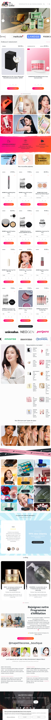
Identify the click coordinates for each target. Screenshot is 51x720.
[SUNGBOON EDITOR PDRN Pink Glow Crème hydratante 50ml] (38, 61)
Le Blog (19, 697)
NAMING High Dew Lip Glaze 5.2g (42, 270)
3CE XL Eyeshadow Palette (48, 399)
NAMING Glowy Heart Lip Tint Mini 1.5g (8, 270)
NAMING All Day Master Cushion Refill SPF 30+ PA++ (25, 232)
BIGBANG (4, 46)
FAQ (24, 697)
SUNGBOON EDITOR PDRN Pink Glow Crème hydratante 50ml (38, 77)
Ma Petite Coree (25, 695)
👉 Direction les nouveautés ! (25, 326)
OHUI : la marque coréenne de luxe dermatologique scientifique (13, 588)
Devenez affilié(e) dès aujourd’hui (25, 638)
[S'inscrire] (35, 701)
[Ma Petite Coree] (8, 4)
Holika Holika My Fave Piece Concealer (48, 412)
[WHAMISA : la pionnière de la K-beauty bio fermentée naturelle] (38, 575)
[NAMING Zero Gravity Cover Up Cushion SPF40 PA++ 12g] (9, 298)
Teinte (9, 195)
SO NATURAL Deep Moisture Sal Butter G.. (48, 388)
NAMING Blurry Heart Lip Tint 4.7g (42, 232)
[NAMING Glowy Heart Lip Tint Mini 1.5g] (9, 259)
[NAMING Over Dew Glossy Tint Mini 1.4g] (42, 298)
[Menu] (49, 4)
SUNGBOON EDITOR (31, 46)
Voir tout (48, 41)
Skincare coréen (30, 667)
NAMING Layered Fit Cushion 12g (25, 193)
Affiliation (14, 697)
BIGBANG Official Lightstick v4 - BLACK (35, 412)
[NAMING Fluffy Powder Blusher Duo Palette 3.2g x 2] (42, 182)
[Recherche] (44, 4)
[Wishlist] (47, 4)
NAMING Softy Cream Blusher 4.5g (25, 309)
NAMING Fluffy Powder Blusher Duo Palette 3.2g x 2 (42, 193)
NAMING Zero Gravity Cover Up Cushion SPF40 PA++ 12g (8, 309)
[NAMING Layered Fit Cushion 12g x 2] (9, 221)
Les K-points (7, 697)
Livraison (28, 697)
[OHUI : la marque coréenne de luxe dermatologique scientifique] (13, 575)
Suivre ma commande (41, 697)
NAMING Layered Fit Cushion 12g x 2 (8, 232)
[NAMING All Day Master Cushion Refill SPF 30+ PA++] (25, 221)
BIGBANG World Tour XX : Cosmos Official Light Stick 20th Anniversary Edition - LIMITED (13, 77)
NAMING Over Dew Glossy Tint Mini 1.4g (42, 309)
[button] (47, 20)
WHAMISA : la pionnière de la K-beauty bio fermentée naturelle (38, 588)
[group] (25, 20)
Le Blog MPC (46, 681)
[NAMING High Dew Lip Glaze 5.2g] (42, 259)
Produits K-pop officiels (7, 676)
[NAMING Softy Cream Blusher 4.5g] (25, 298)
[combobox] (32, 4)
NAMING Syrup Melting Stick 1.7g (8, 193)
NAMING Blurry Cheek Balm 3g (25, 270)
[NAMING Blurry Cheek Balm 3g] (25, 259)
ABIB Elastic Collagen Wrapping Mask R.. (35, 386)
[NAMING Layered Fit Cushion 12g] (25, 182)
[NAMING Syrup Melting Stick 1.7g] (9, 182)
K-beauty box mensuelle (32, 676)
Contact (33, 697)
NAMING (3, 172)
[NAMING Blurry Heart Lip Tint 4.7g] (42, 221)
